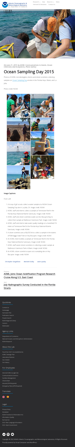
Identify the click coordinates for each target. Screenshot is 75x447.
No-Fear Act (5, 420)
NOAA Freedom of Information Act (12, 415)
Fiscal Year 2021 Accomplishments (12, 352)
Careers (4, 323)
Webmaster (5, 326)
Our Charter (6, 360)
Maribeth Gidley (29, 262)
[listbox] (6, 396)
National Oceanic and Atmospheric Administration (17, 339)
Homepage (5, 310)
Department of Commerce (10, 336)
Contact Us (51, 4)
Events (43, 65)
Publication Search (8, 315)
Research (36, 2)
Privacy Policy (6, 409)
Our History (5, 362)
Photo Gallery (31, 67)
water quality (41, 262)
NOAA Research (7, 341)
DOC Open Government (9, 425)
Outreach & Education (39, 4)
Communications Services (10, 375)
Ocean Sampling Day (19, 80)
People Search (6, 318)
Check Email (6, 381)
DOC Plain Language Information (12, 422)
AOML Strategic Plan (8, 354)
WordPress (33, 442)
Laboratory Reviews (8, 357)
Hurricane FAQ (6, 313)
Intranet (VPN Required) (9, 383)
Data (43, 2)
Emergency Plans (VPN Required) (12, 386)
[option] (8, 397)
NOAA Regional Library (9, 321)
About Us (50, 2)
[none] (4, 396)
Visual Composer (21, 442)
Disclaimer (5, 412)
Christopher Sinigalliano (12, 262)
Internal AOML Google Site (10, 373)
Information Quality (8, 417)
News (57, 2)
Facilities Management (9, 378)
